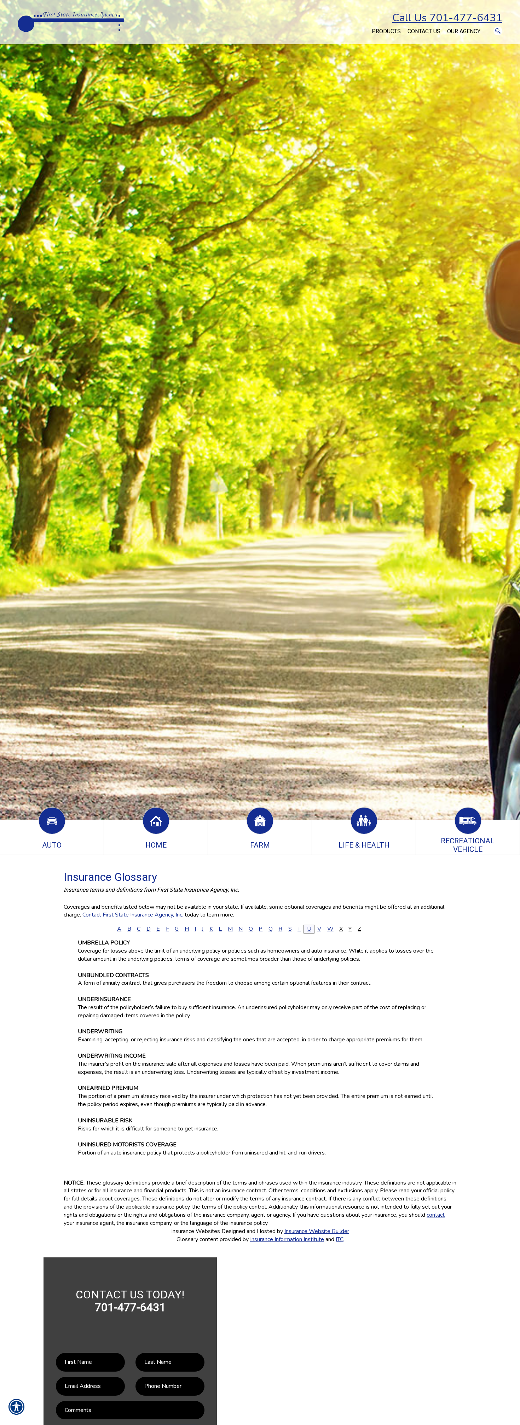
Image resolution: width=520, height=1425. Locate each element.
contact (436, 1215)
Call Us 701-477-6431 (447, 18)
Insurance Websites (195, 1231)
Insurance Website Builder (316, 1231)
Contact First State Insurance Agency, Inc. (132, 915)
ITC (339, 1239)
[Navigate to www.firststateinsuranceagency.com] (365, 27)
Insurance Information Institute (287, 1239)
